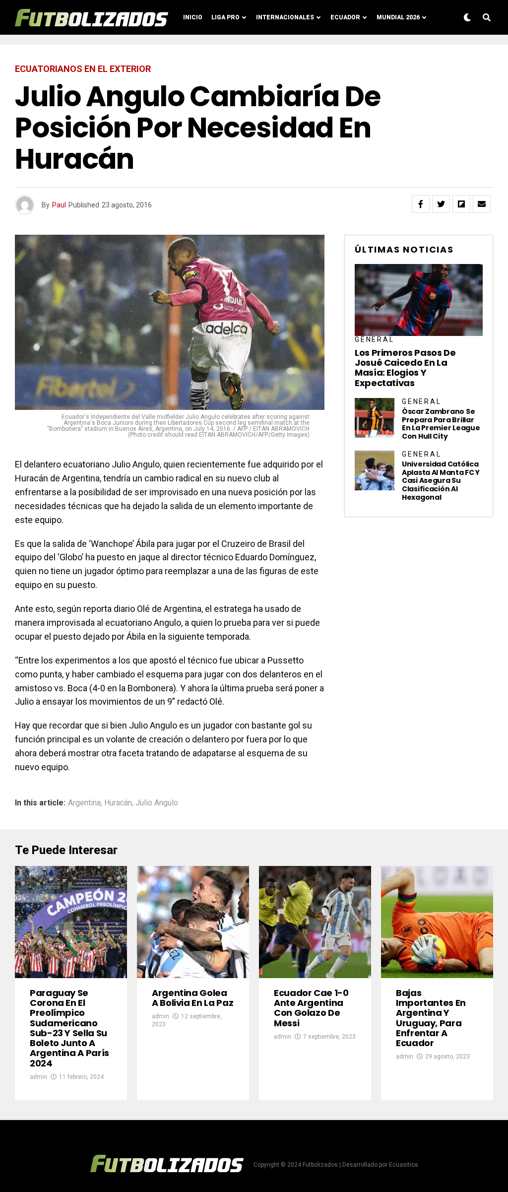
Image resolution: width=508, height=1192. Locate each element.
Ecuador (345, 17)
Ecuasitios (403, 1164)
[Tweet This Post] (441, 204)
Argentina (84, 803)
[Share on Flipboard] (461, 204)
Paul (59, 205)
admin (38, 1076)
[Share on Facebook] (421, 204)
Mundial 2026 (398, 17)
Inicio (192, 17)
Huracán (118, 803)
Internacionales (285, 17)
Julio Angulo (156, 803)
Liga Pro (225, 17)
